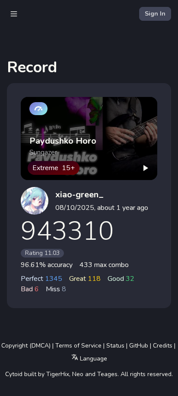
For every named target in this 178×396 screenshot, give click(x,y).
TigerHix (57, 374)
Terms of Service (78, 345)
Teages (107, 374)
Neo (77, 374)
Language (92, 358)
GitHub (138, 345)
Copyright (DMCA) (26, 345)
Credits (162, 345)
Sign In (155, 14)
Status (115, 345)
